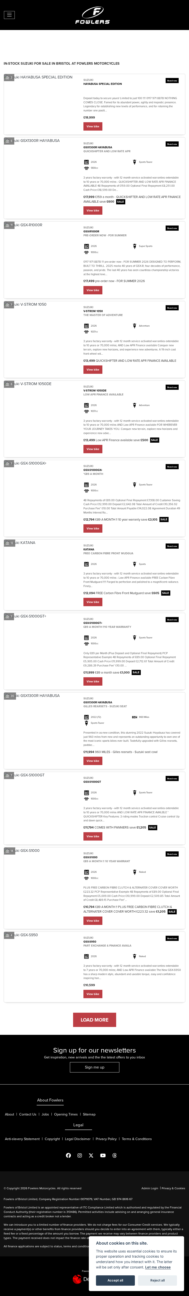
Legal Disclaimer (78, 1139)
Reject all (157, 1280)
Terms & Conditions (137, 1139)
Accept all (115, 1280)
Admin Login (150, 1188)
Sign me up (94, 1067)
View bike (93, 126)
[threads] (117, 1156)
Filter (173, 38)
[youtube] (106, 1156)
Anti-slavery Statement (22, 1139)
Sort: (11, 39)
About (9, 1114)
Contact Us (27, 1114)
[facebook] (71, 1156)
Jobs (45, 1114)
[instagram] (82, 1156)
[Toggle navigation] (9, 15)
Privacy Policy (106, 1139)
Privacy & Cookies (173, 1188)
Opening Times (66, 1114)
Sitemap (89, 1114)
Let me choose (158, 1267)
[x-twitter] (94, 1156)
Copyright (52, 1139)
